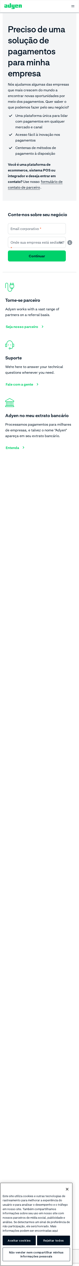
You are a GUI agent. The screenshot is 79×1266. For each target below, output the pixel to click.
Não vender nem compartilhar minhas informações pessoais (36, 1254)
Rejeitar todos (53, 1240)
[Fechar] (67, 1189)
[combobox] (37, 242)
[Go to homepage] (13, 6)
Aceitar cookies (19, 1240)
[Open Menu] (73, 6)
